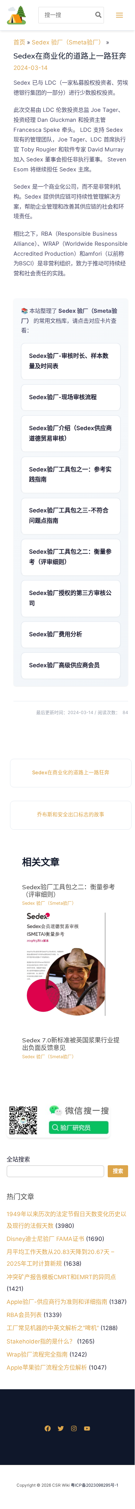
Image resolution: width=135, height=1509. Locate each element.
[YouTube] (87, 1428)
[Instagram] (74, 1428)
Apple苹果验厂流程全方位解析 (47, 1367)
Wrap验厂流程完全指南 (37, 1354)
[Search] (99, 15)
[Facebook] (48, 1428)
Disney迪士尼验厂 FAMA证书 (45, 1238)
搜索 (118, 1171)
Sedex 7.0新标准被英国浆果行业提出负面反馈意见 (70, 1044)
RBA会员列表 (24, 1314)
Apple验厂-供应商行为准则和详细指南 (57, 1301)
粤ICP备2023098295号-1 (94, 1485)
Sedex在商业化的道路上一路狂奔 (70, 772)
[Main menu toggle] (119, 15)
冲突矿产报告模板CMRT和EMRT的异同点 (61, 1277)
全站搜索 (18, 1159)
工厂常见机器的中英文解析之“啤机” (53, 1328)
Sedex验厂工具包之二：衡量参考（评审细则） (68, 891)
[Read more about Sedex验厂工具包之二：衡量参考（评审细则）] (63, 963)
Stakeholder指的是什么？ (41, 1341)
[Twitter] (61, 1428)
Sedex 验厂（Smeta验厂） (49, 903)
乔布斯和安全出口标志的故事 (70, 814)
